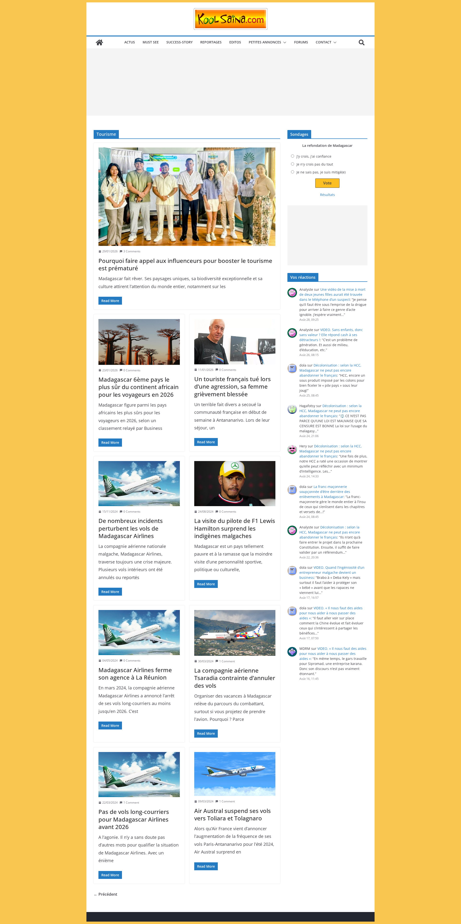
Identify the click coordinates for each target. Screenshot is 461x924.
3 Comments (131, 251)
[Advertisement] (230, 82)
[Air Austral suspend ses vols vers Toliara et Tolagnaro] (235, 774)
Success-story (179, 42)
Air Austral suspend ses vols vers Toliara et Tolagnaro (232, 814)
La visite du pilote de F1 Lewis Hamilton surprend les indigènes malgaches (234, 528)
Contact (323, 42)
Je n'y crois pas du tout (315, 164)
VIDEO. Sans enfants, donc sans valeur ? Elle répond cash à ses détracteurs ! (331, 334)
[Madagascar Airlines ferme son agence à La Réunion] (139, 632)
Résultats (327, 194)
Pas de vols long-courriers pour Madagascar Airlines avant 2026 (133, 819)
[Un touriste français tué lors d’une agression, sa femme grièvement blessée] (235, 341)
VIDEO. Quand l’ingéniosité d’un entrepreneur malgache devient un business (331, 572)
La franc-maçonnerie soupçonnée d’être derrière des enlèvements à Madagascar (324, 491)
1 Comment (227, 661)
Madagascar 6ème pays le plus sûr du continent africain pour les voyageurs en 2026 (138, 386)
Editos (235, 42)
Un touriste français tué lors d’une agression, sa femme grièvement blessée (232, 386)
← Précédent (105, 894)
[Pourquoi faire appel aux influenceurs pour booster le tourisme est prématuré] (186, 197)
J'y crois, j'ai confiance (314, 156)
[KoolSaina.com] (99, 42)
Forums (301, 42)
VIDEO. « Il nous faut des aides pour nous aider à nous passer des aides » (331, 613)
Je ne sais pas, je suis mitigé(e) (321, 172)
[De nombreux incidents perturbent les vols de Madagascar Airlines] (139, 483)
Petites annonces (265, 42)
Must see (151, 42)
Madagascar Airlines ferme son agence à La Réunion (135, 673)
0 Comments (131, 370)
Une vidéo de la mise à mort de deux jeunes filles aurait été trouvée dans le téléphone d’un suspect (332, 294)
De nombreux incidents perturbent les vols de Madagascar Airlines (130, 528)
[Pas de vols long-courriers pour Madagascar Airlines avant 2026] (139, 774)
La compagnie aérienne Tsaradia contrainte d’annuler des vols (234, 677)
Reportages (211, 42)
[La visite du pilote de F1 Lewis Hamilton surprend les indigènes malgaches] (235, 483)
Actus (129, 42)
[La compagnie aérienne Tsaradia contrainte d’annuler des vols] (235, 633)
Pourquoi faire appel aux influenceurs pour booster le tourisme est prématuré (185, 264)
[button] (283, 42)
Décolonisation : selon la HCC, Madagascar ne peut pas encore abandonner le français (330, 370)
